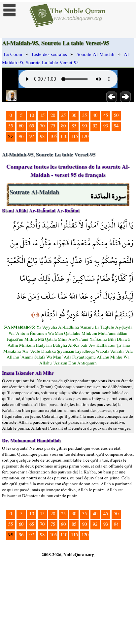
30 (74, 115)
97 (31, 136)
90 (84, 125)
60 (21, 125)
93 (105, 125)
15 (42, 115)
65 (31, 125)
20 (53, 115)
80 (63, 125)
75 (53, 125)
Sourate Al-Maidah (95, 54)
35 (84, 115)
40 (95, 115)
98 (42, 136)
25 (63, 115)
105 (53, 136)
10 (31, 115)
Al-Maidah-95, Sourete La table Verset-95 (66, 58)
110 (63, 136)
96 (21, 136)
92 (95, 125)
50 (116, 115)
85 (74, 125)
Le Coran (13, 54)
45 (105, 115)
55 (10, 125)
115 (74, 136)
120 (85, 136)
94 (116, 125)
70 (42, 125)
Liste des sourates (49, 54)
